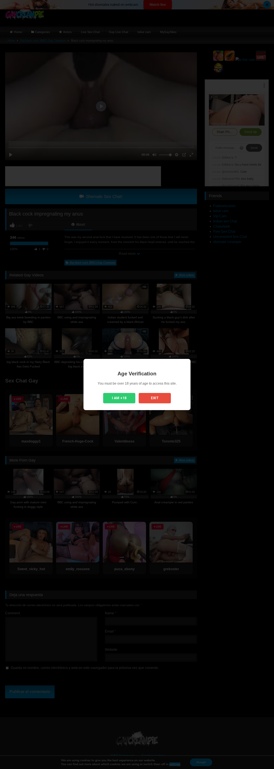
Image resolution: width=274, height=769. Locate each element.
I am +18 (119, 398)
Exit (155, 398)
